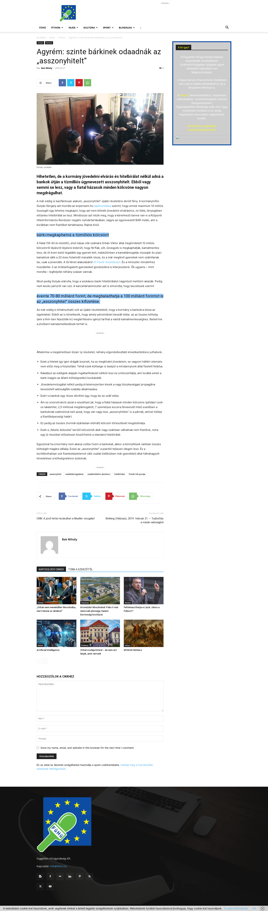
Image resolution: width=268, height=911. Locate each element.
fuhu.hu (184, 95)
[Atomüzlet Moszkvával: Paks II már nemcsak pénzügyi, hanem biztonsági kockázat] (100, 590)
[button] (227, 28)
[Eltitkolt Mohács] (144, 633)
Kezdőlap (41, 37)
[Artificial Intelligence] (56, 633)
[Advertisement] (165, 13)
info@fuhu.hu (58, 866)
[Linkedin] (69, 876)
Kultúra (89, 27)
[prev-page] (39, 661)
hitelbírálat (119, 474)
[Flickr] (60, 876)
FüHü (42, 27)
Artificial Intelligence (48, 650)
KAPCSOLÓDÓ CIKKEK (51, 569)
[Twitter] (70, 82)
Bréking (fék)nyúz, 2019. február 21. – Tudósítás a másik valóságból (135, 520)
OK (254, 908)
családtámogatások (74, 474)
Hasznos (85, 602)
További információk (236, 908)
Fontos (62, 37)
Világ (72, 27)
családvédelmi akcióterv (99, 474)
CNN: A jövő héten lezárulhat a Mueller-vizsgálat (66, 518)
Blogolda (125, 27)
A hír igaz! (183, 47)
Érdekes (84, 645)
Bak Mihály (46, 68)
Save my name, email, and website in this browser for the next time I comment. (87, 747)
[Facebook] (62, 82)
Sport (107, 27)
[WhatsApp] (87, 82)
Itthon (55, 27)
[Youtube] (50, 886)
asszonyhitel (55, 474)
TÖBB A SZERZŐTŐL (80, 569)
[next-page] (44, 661)
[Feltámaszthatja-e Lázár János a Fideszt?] (144, 590)
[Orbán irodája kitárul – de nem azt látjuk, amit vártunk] (100, 633)
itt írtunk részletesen (106, 262)
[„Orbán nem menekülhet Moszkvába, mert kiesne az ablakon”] (56, 590)
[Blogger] (40, 876)
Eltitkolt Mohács (133, 650)
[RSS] (89, 876)
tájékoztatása (102, 206)
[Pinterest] (79, 82)
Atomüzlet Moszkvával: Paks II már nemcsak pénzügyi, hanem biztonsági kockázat (99, 611)
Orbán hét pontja (137, 474)
